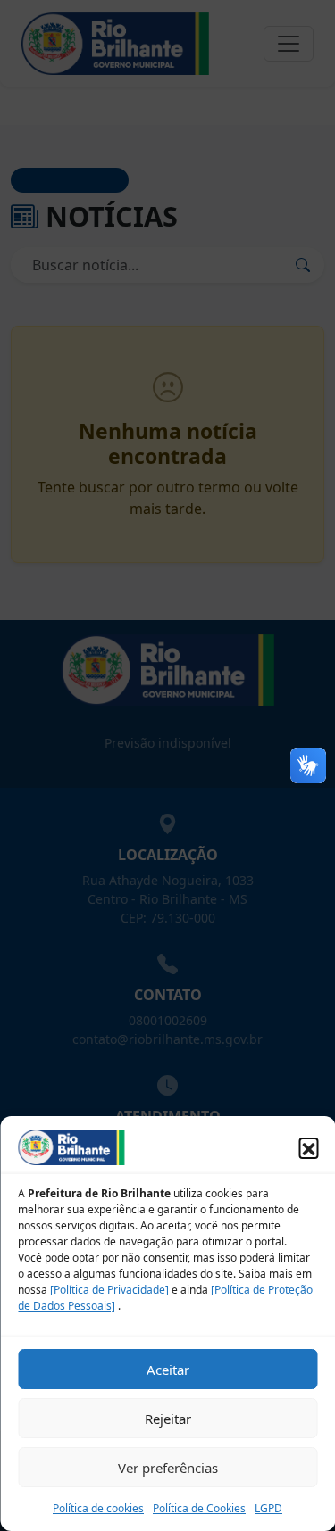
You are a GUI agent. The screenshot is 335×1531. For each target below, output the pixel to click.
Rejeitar (168, 1419)
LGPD (268, 1508)
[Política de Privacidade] (109, 1289)
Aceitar (168, 1369)
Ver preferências (168, 1468)
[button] (308, 1147)
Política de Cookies (199, 1508)
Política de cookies (98, 1508)
